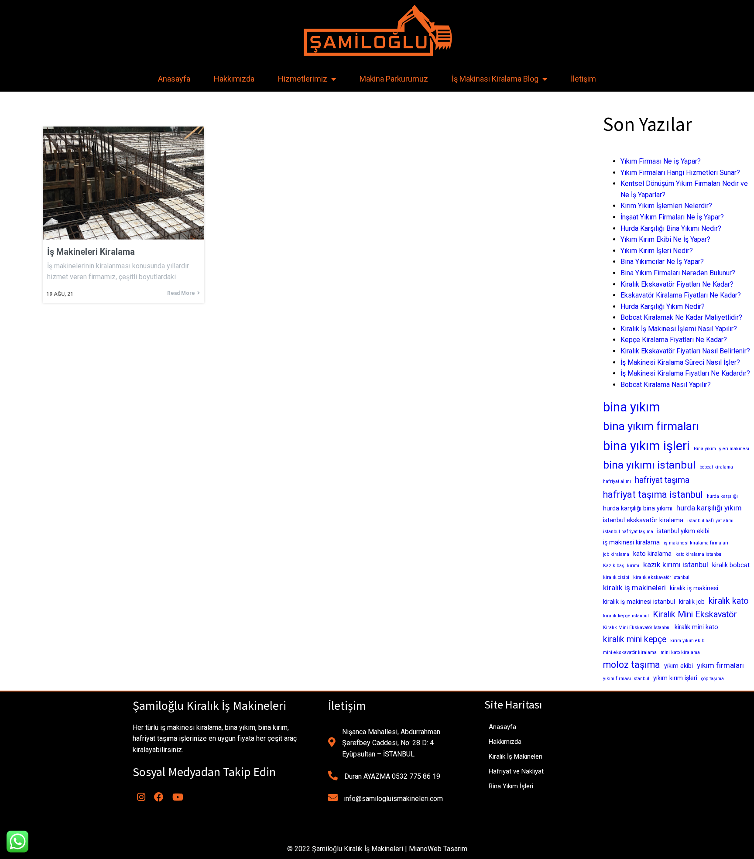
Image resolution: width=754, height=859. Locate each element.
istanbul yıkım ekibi (683, 530)
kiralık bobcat (731, 564)
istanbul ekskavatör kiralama (643, 520)
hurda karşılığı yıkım (709, 507)
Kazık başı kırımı (621, 565)
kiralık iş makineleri (634, 587)
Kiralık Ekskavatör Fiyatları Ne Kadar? (676, 284)
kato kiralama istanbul (699, 554)
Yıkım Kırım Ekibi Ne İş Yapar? (665, 239)
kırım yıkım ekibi (688, 640)
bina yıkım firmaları (651, 426)
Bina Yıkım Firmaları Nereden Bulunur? (677, 273)
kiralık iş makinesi (694, 588)
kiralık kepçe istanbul (626, 616)
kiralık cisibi (616, 577)
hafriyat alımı (617, 481)
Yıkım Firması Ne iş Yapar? (660, 161)
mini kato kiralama (680, 652)
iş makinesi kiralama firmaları (696, 543)
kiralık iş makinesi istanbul (639, 601)
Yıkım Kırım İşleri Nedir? (656, 250)
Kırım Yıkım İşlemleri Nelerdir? (666, 206)
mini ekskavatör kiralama (630, 652)
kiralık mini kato (696, 626)
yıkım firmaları (720, 665)
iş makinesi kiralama (631, 542)
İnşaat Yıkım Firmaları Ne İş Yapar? (672, 217)
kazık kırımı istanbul (675, 564)
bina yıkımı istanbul (649, 465)
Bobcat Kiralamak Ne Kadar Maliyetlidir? (681, 317)
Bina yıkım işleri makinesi (721, 449)
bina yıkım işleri (646, 445)
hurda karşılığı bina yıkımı (637, 508)
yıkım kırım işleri (675, 677)
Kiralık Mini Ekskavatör (695, 614)
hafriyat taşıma (662, 480)
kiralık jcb (692, 601)
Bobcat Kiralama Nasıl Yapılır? (665, 384)
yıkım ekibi (678, 665)
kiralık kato (729, 601)
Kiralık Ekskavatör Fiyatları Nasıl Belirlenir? (685, 351)
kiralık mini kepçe (634, 639)
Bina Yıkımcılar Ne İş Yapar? (662, 261)
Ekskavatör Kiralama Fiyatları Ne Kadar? (680, 295)
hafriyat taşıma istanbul (653, 494)
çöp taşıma (712, 678)
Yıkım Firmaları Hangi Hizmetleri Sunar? (680, 172)
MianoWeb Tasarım (438, 849)
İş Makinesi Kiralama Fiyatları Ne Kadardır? (685, 373)
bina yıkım (631, 407)
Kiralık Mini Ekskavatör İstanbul (637, 627)
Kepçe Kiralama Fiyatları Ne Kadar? (673, 339)
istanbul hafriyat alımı (710, 521)
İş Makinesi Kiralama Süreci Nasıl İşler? (680, 362)
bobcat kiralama (716, 467)
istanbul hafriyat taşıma (628, 531)
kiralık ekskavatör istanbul (661, 577)
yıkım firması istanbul (626, 678)
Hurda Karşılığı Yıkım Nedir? (662, 306)
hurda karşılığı (722, 496)
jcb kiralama (616, 554)
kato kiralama (652, 553)
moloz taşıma (631, 664)
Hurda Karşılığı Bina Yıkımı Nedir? (670, 228)
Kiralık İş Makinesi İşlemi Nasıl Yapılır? (678, 329)
